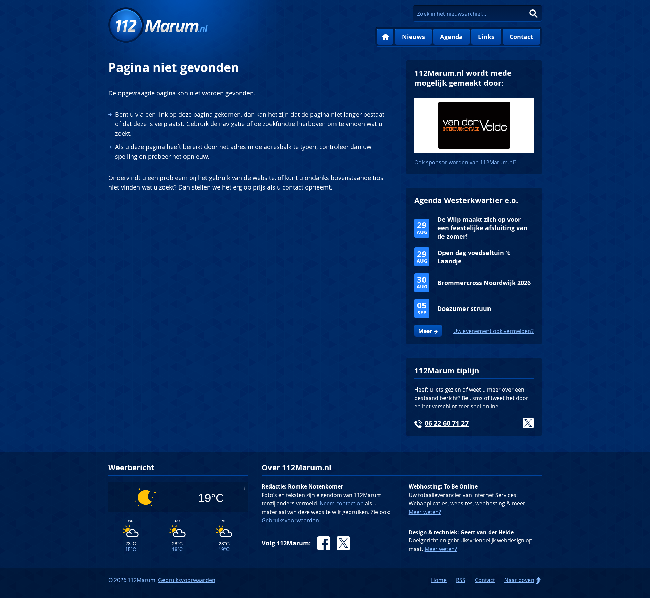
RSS (460, 580)
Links (486, 37)
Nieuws (413, 37)
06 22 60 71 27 (447, 423)
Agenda (451, 37)
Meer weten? (425, 512)
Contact (521, 37)
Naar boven (519, 580)
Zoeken (533, 13)
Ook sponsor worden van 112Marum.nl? (465, 162)
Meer (425, 331)
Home (385, 37)
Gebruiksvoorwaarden (290, 520)
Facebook (323, 543)
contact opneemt (306, 187)
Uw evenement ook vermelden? (493, 331)
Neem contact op (342, 503)
